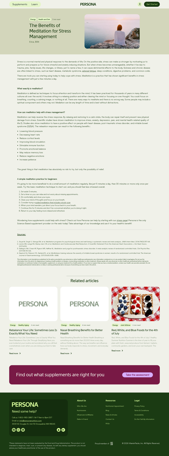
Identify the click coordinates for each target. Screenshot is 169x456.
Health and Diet (44, 19)
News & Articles (111, 415)
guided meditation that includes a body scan (52, 202)
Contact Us (110, 419)
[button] (19, 4)
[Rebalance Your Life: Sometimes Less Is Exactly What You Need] (33, 303)
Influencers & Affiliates (85, 415)
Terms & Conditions (141, 410)
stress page (122, 220)
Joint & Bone (125, 325)
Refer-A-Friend (82, 419)
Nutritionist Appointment (115, 406)
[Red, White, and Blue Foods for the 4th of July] (136, 304)
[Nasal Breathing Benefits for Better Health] (84, 303)
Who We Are (81, 406)
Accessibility (139, 415)
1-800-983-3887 (25, 417)
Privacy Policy (139, 406)
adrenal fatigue (89, 71)
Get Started (151, 4)
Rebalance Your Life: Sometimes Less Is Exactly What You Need (33, 331)
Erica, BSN (34, 41)
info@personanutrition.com (30, 421)
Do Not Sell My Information (144, 419)
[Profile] (140, 4)
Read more (13, 353)
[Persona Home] (88, 4)
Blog (107, 410)
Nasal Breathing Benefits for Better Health (81, 331)
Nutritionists (81, 410)
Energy (33, 19)
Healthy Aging (23, 325)
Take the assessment (137, 374)
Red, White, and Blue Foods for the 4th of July (135, 331)
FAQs (108, 423)
